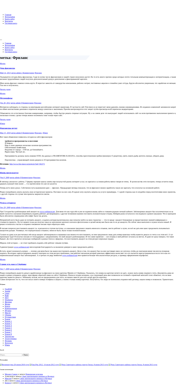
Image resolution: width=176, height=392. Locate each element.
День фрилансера (7, 68)
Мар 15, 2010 (5, 133)
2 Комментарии (27, 73)
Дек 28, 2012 (5, 103)
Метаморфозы (6, 98)
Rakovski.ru (10, 5)
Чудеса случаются (8, 203)
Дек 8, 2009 (4, 178)
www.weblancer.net (47, 212)
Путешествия (10, 317)
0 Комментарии (27, 103)
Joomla (7, 291)
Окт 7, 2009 (4, 269)
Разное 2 (8, 321)
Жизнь (2, 64)
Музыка (8, 311)
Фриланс (38, 73)
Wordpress (9, 300)
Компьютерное (11, 308)
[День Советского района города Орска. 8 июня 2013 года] (83, 365)
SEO (7, 298)
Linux (7, 293)
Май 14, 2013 (5, 73)
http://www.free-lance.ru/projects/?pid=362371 (27, 164)
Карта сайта (9, 19)
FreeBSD (8, 289)
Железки (8, 302)
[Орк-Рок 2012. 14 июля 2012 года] (44, 365)
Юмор (2, 124)
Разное (7, 319)
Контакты (9, 21)
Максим (8, 379)
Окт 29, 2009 (5, 207)
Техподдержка (11, 339)
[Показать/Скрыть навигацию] (1, 39)
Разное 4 (8, 326)
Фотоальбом (10, 17)
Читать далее (5, 89)
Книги (7, 306)
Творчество (9, 336)
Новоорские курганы (34, 374)
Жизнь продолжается (9, 173)
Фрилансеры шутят (8, 128)
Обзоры (8, 315)
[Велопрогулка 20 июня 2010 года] (14, 365)
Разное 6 (8, 330)
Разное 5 (8, 328)
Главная (8, 15)
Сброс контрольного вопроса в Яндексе (38, 376)
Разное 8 (8, 334)
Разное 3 (8, 324)
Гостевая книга (11, 23)
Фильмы (8, 341)
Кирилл (8, 383)
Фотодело (9, 343)
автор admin (16, 73)
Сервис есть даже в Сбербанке (13, 264)
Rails (7, 296)
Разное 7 (8, 332)
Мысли (8, 313)
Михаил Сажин (11, 374)
